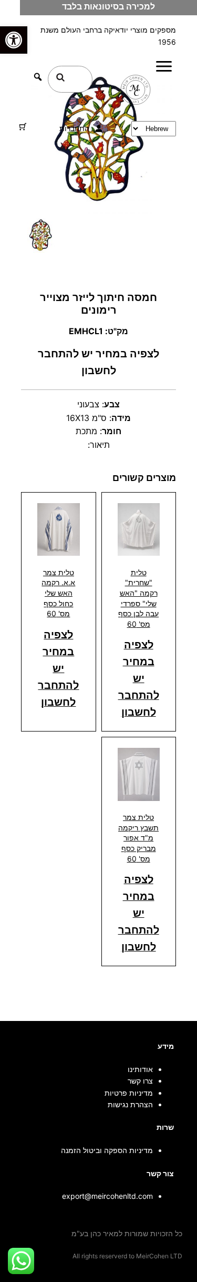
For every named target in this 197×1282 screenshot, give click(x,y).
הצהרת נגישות (130, 1104)
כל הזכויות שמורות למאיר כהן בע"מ (126, 1233)
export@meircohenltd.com (107, 1195)
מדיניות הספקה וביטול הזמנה (107, 1150)
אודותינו (140, 1069)
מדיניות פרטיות (129, 1092)
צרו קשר (140, 1080)
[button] (13, 40)
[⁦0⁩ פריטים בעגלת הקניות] (23, 126)
